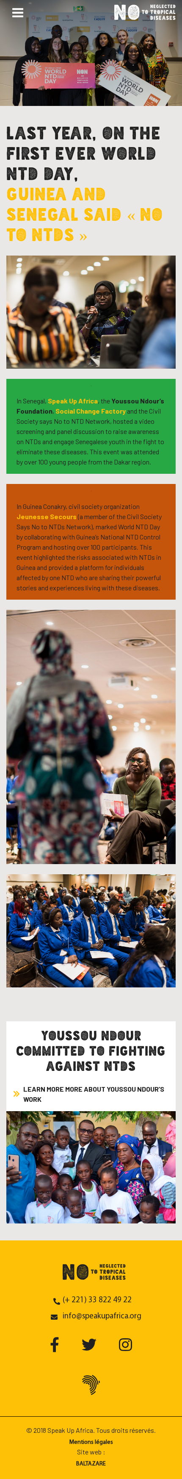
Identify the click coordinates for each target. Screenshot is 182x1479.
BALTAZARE (91, 1464)
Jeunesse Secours (47, 516)
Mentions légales (91, 1442)
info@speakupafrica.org (102, 1316)
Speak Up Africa (73, 401)
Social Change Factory (90, 411)
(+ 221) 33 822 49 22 (97, 1300)
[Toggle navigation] (17, 12)
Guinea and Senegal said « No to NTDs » (84, 214)
